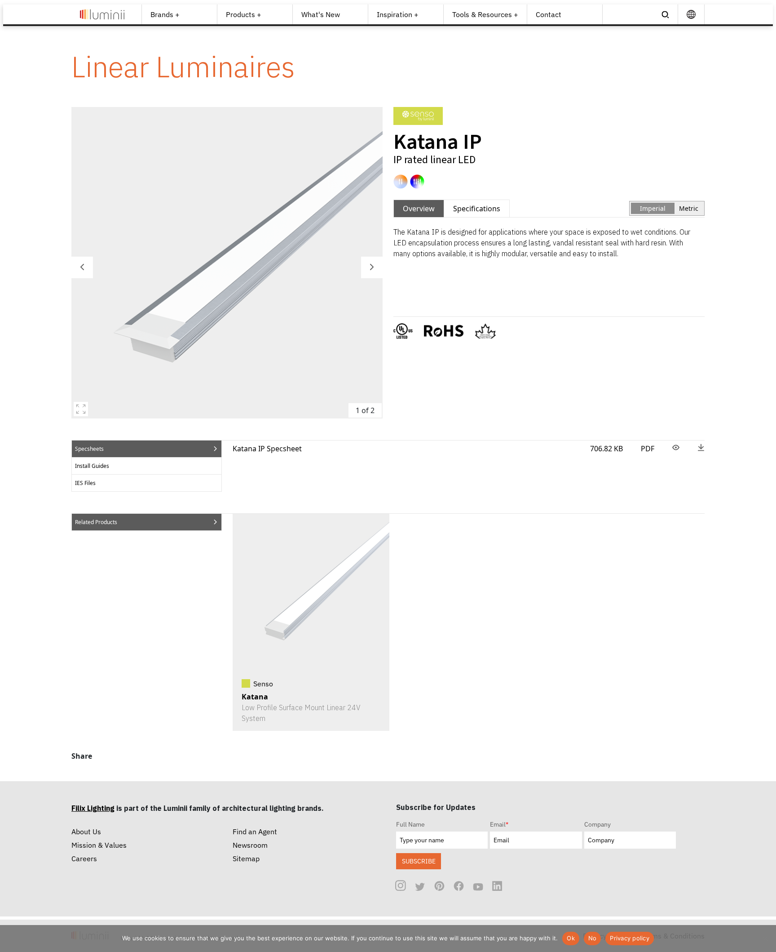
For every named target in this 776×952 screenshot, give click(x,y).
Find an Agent (255, 831)
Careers (84, 858)
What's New (320, 14)
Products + (243, 14)
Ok (571, 938)
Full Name (410, 824)
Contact (548, 14)
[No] (764, 938)
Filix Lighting (93, 808)
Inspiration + (398, 14)
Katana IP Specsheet (267, 449)
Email (499, 824)
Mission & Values (99, 845)
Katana (255, 697)
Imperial (653, 208)
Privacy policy (629, 938)
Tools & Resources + (485, 14)
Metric (688, 208)
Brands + (165, 14)
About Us (86, 831)
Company (597, 824)
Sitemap (246, 858)
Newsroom (250, 845)
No (592, 938)
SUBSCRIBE (419, 861)
